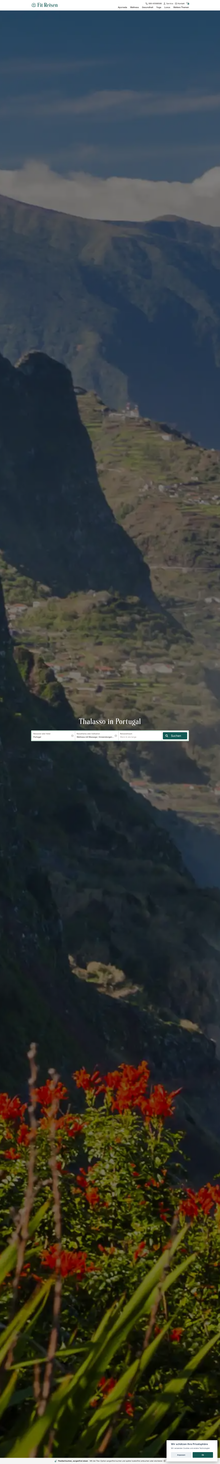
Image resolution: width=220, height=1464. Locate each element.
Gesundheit (147, 7)
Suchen (176, 735)
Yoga (158, 7)
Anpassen (181, 1455)
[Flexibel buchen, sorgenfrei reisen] (164, 1461)
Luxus (167, 7)
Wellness (134, 7)
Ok (203, 1455)
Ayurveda (122, 7)
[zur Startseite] (44, 5)
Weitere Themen (181, 7)
